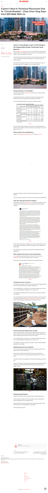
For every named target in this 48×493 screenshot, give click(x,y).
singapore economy (4, 52)
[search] (46, 1)
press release (28, 92)
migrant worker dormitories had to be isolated (31, 298)
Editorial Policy (26, 476)
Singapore (6, 4)
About (25, 474)
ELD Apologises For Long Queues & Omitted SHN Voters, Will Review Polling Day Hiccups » (39, 453)
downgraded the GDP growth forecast (25, 134)
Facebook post (28, 202)
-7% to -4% (40, 134)
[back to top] (45, 489)
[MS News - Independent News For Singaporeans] (24, 1)
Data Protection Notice (27, 478)
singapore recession (9, 53)
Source (30, 123)
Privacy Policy (26, 479)
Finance (10, 4)
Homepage (2, 4)
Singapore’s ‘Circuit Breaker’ (21, 51)
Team (25, 481)
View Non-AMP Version (27, 489)
